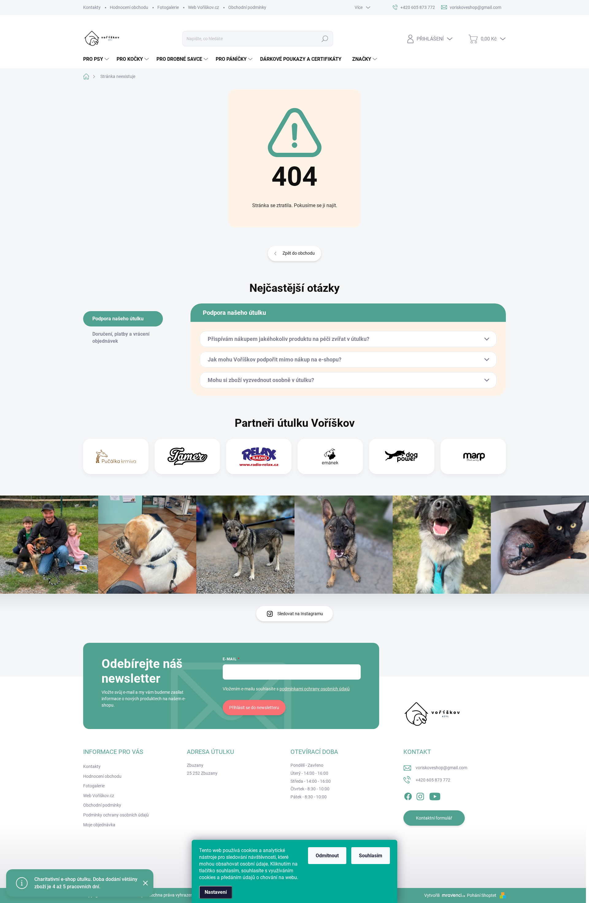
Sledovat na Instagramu (300, 613)
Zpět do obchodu (299, 253)
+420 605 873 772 (433, 780)
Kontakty (92, 7)
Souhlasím (370, 856)
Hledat (325, 38)
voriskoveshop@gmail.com (441, 767)
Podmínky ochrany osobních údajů (116, 814)
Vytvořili (432, 895)
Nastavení (216, 892)
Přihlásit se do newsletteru (254, 707)
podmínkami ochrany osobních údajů (314, 688)
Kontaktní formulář (434, 818)
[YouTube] (435, 795)
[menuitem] (96, 59)
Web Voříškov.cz (203, 7)
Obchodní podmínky (247, 7)
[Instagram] (420, 795)
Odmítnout (327, 856)
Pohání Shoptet (482, 895)
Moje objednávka (99, 824)
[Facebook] (408, 795)
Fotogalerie (168, 7)
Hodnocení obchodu (129, 7)
